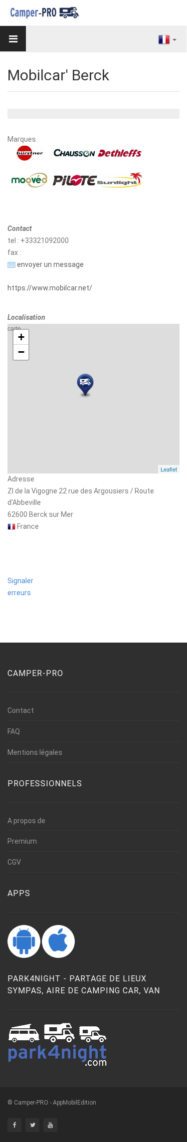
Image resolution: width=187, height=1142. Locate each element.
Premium (22, 841)
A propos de (26, 821)
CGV (14, 862)
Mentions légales (34, 752)
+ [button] (21, 337)
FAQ (13, 731)
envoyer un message (49, 264)
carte (92, 398)
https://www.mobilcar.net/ (49, 288)
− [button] (21, 352)
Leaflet (169, 469)
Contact (20, 710)
